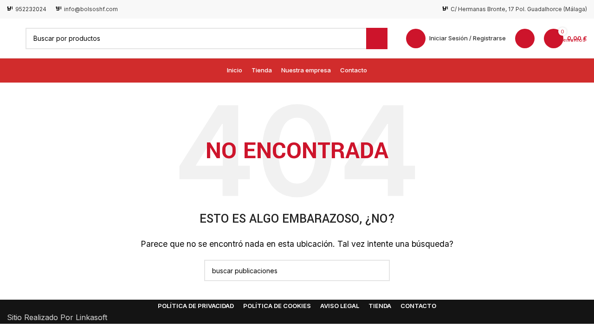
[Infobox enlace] (26, 9)
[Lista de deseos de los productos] (524, 38)
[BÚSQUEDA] (376, 38)
